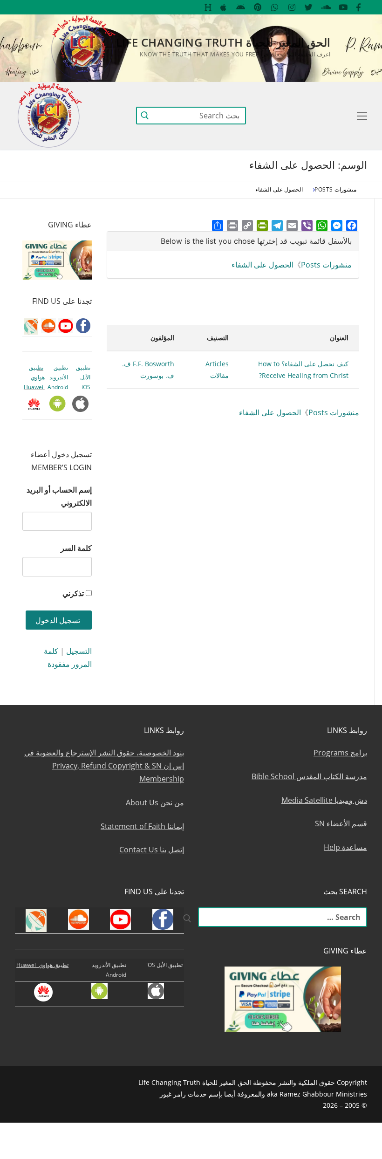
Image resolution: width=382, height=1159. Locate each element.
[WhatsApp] (321, 225)
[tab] (233, 241)
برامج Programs (340, 753)
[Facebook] (351, 225)
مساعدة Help (345, 847)
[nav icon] (360, 115)
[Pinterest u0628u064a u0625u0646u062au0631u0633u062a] (258, 7)
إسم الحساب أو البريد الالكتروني (59, 496)
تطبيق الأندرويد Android (58, 377)
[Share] (217, 225)
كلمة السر (76, 548)
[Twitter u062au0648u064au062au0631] (309, 7)
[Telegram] (277, 225)
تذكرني (73, 593)
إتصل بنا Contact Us (151, 849)
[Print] (232, 225)
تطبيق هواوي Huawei (34, 377)
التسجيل (79, 651)
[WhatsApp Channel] (274, 7)
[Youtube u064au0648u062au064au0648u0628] (343, 7)
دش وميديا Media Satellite (324, 800)
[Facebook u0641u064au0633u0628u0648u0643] (358, 7)
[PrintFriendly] (262, 225)
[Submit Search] (145, 115)
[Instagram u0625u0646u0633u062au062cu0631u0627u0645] (292, 7)
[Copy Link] (247, 225)
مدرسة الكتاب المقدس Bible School (309, 776)
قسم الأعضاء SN (341, 823)
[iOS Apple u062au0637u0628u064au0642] (224, 7)
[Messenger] (336, 225)
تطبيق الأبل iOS (83, 377)
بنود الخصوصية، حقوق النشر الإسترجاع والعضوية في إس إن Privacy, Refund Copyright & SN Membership (104, 766)
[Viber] (307, 225)
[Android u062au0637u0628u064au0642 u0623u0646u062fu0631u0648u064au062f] (240, 7)
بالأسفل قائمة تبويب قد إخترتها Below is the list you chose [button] (256, 241)
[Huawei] (208, 7)
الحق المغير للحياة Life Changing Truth (223, 42)
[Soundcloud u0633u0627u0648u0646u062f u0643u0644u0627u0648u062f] (326, 7)
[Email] (292, 225)
